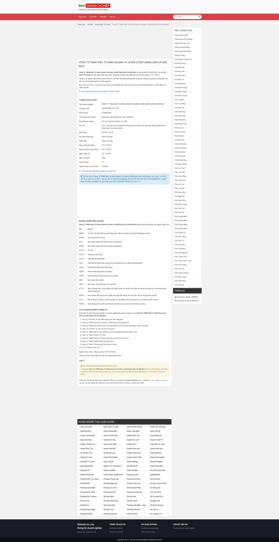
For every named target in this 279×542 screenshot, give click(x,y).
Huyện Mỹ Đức (155, 453)
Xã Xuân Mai (108, 496)
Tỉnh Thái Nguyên (181, 253)
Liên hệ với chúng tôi (116, 532)
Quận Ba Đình (85, 431)
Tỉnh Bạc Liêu (179, 71)
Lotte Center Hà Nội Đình (112, 475)
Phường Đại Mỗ (85, 514)
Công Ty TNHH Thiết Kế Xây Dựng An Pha (98, 341)
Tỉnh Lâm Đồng (180, 176)
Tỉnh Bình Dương (180, 88)
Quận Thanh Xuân (110, 435)
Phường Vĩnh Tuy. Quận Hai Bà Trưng (90, 479)
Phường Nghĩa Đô (109, 483)
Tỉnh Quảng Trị (180, 233)
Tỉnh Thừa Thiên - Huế (182, 261)
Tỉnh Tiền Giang (180, 265)
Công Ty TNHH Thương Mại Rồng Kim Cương (99, 344)
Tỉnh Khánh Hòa (180, 160)
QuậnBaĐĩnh (154, 475)
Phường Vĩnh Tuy (133, 483)
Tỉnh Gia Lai (179, 128)
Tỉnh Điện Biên (179, 116)
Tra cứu (103, 17)
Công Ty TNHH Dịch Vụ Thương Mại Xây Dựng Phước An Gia (105, 338)
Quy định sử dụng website (150, 528)
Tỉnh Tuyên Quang (181, 273)
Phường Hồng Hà (133, 509)
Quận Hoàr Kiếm (156, 466)
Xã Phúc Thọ (108, 509)
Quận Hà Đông (85, 440)
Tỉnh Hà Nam (179, 136)
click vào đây (126, 372)
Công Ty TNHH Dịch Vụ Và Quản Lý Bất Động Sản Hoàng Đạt (105, 323)
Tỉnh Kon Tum (179, 168)
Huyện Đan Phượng (157, 427)
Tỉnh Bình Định (180, 84)
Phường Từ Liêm (109, 488)
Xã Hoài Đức (84, 483)
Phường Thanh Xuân (157, 483)
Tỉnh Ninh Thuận (180, 204)
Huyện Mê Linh (108, 453)
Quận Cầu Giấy (85, 427)
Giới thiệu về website (116, 528)
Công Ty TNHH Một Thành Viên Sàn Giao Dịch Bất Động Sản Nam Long (109, 332)
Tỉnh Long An (179, 188)
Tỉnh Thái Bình (179, 249)
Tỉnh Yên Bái (179, 285)
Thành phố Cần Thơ (182, 43)
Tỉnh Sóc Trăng (180, 237)
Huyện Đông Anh (133, 449)
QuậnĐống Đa (132, 466)
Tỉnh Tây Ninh (179, 245)
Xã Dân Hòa (131, 496)
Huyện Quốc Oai (132, 435)
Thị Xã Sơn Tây (85, 453)
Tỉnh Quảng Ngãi (180, 224)
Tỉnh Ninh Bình (180, 200)
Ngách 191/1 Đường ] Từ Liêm (113, 466)
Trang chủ (82, 17)
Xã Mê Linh (84, 505)
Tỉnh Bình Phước (180, 92)
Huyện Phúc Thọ (86, 449)
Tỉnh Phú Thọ (179, 208)
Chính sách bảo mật (148, 532)
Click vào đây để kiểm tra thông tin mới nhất (99, 171)
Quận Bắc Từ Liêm (157, 444)
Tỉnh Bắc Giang (180, 63)
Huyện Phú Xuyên (109, 457)
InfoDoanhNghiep (142, 540)
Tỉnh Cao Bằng (180, 104)
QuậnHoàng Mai (86, 466)
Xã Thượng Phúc (156, 496)
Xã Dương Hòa (108, 505)
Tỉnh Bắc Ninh (179, 75)
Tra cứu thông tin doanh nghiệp (183, 528)
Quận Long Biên (132, 431)
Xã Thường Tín (155, 514)
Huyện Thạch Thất (133, 457)
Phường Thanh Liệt (110, 479)
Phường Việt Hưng (110, 501)
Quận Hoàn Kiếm (109, 444)
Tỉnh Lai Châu (179, 172)
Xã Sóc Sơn (84, 501)
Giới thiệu (93, 17)
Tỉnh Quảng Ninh (180, 229)
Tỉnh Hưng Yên (180, 156)
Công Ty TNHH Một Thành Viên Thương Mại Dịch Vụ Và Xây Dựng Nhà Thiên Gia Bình (115, 326)
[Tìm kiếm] (199, 17)
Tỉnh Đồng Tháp (180, 124)
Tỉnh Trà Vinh (179, 269)
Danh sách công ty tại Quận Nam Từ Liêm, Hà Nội (101, 91)
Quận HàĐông (132, 462)
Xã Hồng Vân (154, 488)
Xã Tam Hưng (155, 492)
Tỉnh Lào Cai (179, 184)
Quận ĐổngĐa (132, 470)
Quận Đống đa (155, 435)
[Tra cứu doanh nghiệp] (94, 7)
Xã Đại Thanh (132, 501)
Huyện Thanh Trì (156, 440)
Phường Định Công (87, 492)
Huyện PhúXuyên (86, 475)
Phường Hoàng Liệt (134, 492)
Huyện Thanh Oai (133, 453)
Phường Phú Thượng (87, 496)
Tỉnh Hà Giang (179, 132)
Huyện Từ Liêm (85, 457)
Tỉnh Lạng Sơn (179, 180)
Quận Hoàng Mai (109, 431)
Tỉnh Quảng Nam (180, 220)
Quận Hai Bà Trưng (134, 427)
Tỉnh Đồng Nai (179, 120)
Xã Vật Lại (153, 509)
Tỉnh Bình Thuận (180, 96)
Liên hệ (112, 17)
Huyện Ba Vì (131, 444)
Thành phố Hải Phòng (182, 51)
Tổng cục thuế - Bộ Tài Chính (105, 352)
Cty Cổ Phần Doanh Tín (91, 347)
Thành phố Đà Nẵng (182, 47)
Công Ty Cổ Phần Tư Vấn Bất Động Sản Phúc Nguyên (102, 319)
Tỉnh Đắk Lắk (179, 108)
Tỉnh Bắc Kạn (179, 67)
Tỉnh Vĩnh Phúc (180, 281)
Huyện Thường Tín (87, 444)
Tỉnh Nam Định (180, 192)
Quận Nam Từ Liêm (110, 427)
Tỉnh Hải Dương (180, 144)
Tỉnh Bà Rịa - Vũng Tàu (183, 59)
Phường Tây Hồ (109, 492)
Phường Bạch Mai (133, 488)
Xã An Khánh (154, 479)
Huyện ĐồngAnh (156, 462)
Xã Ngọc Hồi (154, 501)
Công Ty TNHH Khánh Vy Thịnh (94, 335)
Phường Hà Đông (133, 479)
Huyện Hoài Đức (156, 449)
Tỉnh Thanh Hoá (180, 257)
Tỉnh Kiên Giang (180, 164)
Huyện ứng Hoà (109, 449)
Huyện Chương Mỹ (87, 435)
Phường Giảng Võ (109, 514)
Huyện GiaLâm (132, 475)
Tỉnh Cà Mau (179, 100)
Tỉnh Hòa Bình (179, 152)
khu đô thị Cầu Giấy (157, 470)
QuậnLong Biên (109, 470)
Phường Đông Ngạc (87, 509)
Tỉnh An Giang (179, 55)
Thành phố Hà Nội (156, 457)
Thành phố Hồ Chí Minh (183, 39)
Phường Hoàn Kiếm (87, 488)
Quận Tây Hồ (154, 431)
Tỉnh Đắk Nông (180, 112)
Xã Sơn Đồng (131, 514)
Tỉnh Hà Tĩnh (179, 140)
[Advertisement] (124, 43)
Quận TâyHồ (107, 462)
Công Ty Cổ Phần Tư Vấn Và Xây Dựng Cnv (98, 329)
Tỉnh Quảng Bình (180, 216)
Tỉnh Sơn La (179, 241)
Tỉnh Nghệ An (179, 196)
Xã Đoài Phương (156, 505)
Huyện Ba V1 (84, 470)
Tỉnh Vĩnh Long (180, 277)
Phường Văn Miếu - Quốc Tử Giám (136, 505)
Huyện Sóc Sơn (108, 440)
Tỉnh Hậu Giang (180, 148)
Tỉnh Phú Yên (179, 212)
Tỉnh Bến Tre (179, 79)
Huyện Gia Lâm (132, 440)
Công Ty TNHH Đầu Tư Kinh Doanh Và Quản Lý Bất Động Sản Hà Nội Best (122, 176)
